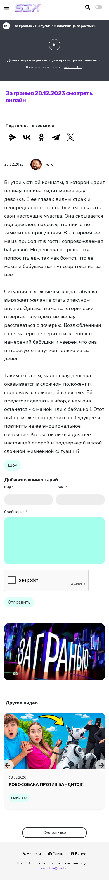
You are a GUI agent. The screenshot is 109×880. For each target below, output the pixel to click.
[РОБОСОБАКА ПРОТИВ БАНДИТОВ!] (54, 740)
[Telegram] (56, 137)
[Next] (101, 765)
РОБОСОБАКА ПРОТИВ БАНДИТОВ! (46, 784)
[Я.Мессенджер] (12, 137)
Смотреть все (54, 832)
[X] (70, 137)
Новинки (19, 798)
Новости (33, 853)
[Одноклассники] (41, 137)
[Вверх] (93, 865)
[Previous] (7, 765)
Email (61, 487)
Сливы (58, 853)
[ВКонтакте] (27, 137)
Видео (80, 853)
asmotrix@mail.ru (54, 868)
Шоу (12, 465)
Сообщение (15, 512)
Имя (8, 487)
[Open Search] (87, 7)
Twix (48, 164)
